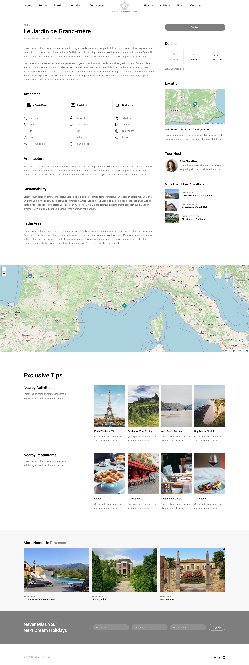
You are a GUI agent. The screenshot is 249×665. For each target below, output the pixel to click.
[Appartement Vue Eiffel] (172, 205)
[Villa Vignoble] (124, 570)
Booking (59, 6)
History (148, 6)
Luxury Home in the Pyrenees (197, 195)
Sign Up (217, 627)
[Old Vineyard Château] (172, 217)
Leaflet (206, 123)
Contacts (195, 6)
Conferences (97, 6)
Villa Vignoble (99, 599)
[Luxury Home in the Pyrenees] (172, 194)
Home (28, 6)
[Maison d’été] (192, 570)
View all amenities (174, 68)
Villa (27, 25)
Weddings (77, 6)
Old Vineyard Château (193, 219)
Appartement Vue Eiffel (194, 207)
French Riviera (190, 216)
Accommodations (31, 38)
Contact (195, 27)
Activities (164, 6)
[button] (195, 104)
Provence (57, 38)
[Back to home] (124, 7)
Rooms (43, 6)
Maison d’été (167, 599)
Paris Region (189, 204)
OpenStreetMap (218, 123)
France (46, 38)
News (180, 6)
